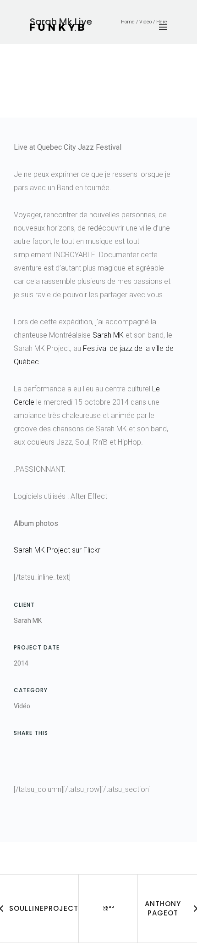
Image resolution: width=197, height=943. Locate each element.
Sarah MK (108, 335)
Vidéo (22, 706)
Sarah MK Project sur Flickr (57, 550)
